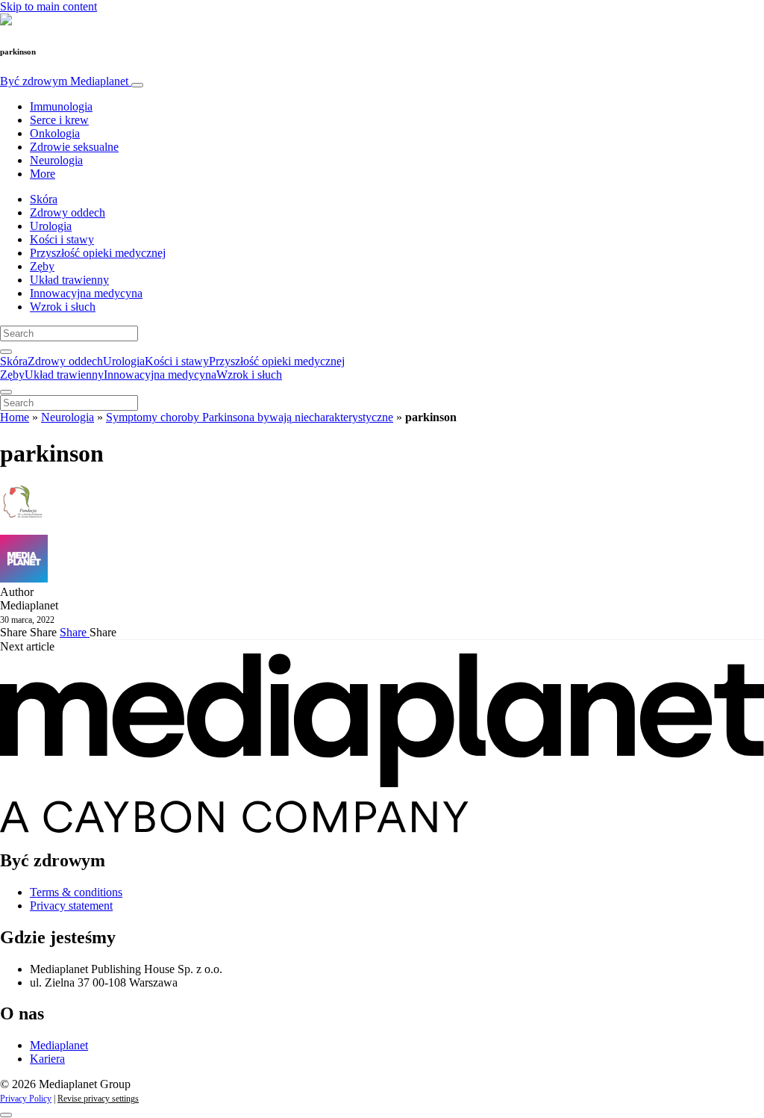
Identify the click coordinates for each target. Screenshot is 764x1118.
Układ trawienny (69, 279)
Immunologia (61, 106)
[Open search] (6, 352)
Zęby (42, 266)
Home (14, 417)
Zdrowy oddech (67, 212)
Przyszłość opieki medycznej (98, 252)
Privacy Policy (25, 1098)
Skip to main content (48, 6)
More (42, 173)
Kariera (47, 1058)
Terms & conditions (76, 892)
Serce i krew (59, 120)
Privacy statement (71, 905)
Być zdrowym (64, 81)
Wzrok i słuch (63, 306)
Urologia (51, 226)
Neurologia (56, 160)
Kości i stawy (62, 239)
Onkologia (55, 133)
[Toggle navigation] (137, 85)
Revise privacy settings (98, 1098)
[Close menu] (6, 392)
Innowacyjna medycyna (86, 293)
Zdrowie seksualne (74, 146)
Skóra (43, 199)
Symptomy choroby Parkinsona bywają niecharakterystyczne (249, 417)
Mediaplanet (59, 1045)
